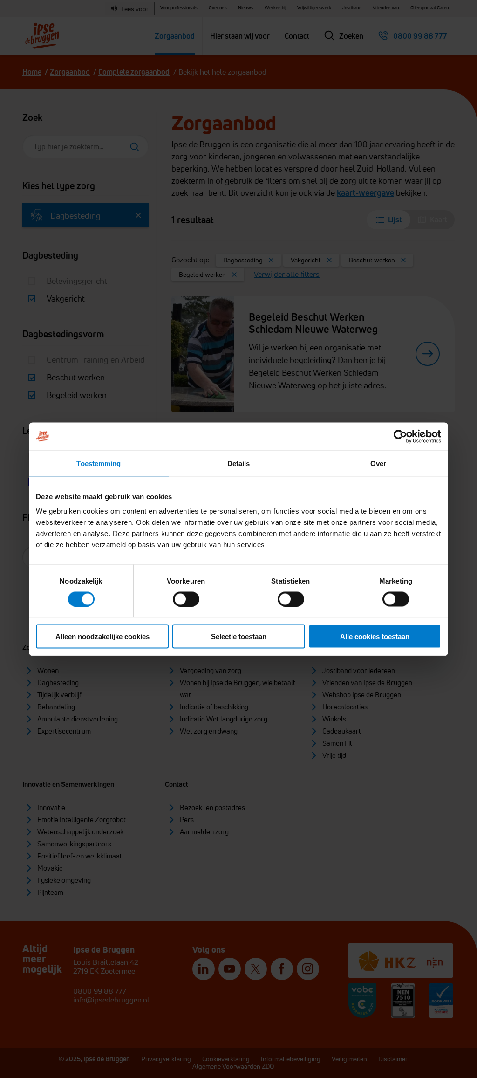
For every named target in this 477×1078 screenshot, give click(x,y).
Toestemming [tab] (98, 463)
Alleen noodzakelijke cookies (102, 636)
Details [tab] (238, 463)
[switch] (186, 598)
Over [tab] (378, 463)
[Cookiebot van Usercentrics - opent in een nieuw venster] (400, 436)
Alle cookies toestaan (374, 636)
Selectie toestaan (238, 636)
